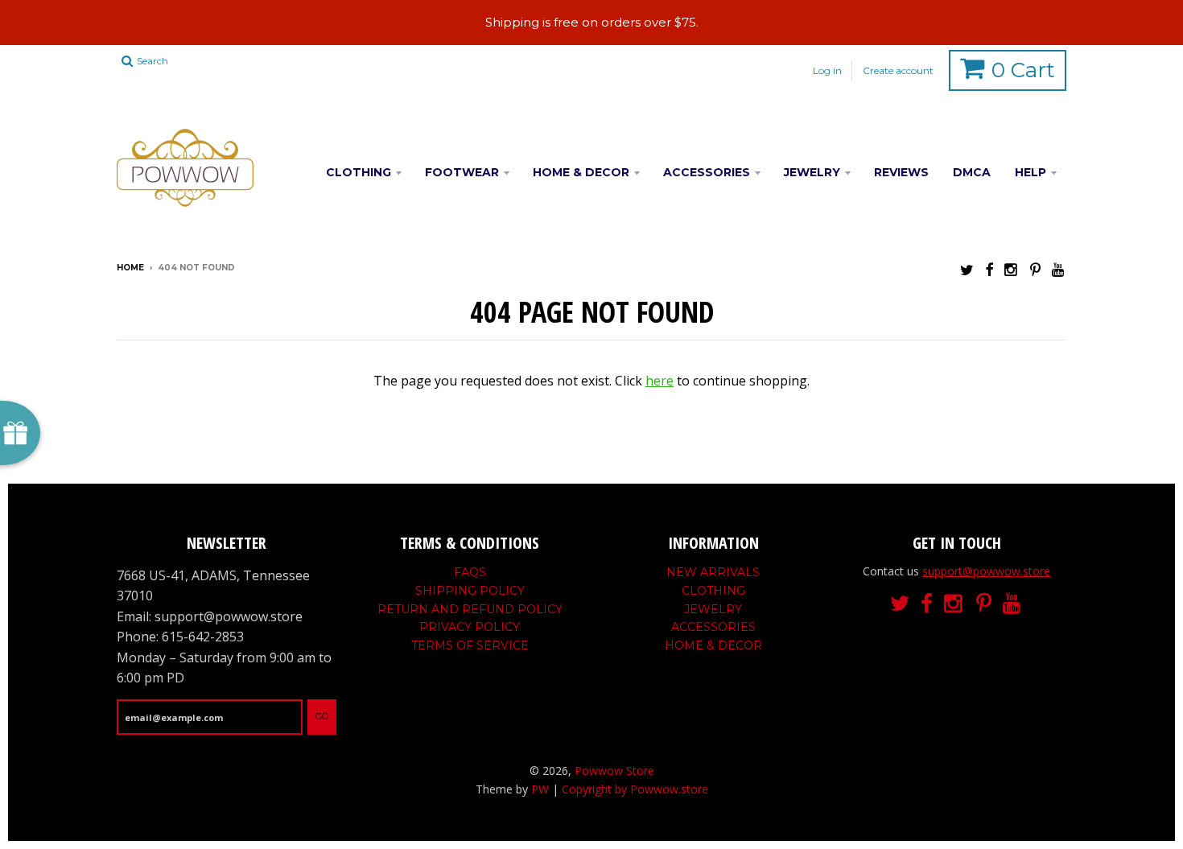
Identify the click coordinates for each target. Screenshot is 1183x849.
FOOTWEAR (462, 172)
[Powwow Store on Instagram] (1011, 269)
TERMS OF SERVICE (470, 645)
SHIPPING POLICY (470, 590)
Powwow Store (614, 770)
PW (540, 789)
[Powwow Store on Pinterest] (1035, 269)
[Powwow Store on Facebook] (989, 269)
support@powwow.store (986, 571)
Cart (1023, 70)
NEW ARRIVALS (713, 572)
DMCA (972, 172)
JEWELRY (812, 172)
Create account (898, 70)
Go (321, 716)
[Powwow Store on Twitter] (967, 269)
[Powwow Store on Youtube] (1059, 269)
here (659, 380)
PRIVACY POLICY (469, 627)
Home (130, 267)
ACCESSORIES (706, 172)
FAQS (470, 572)
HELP (1030, 172)
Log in (827, 70)
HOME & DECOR (581, 172)
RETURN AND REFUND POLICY (470, 609)
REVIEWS (901, 172)
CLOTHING (358, 172)
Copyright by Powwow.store (635, 789)
